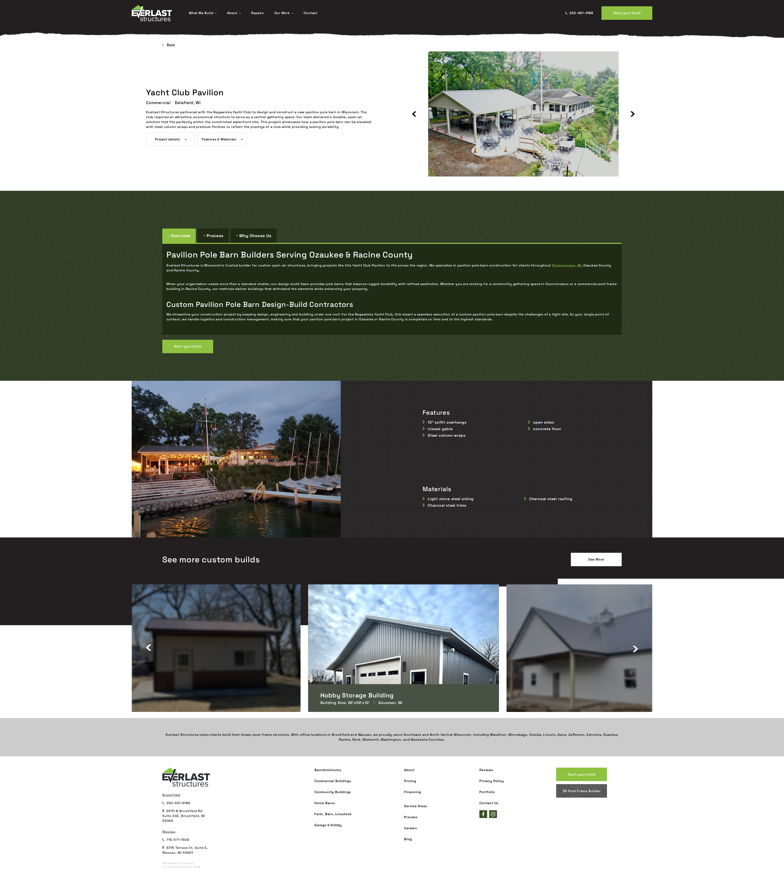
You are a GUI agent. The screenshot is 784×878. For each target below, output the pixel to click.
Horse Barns (324, 803)
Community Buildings (332, 792)
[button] (414, 114)
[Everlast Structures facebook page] (483, 814)
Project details (167, 139)
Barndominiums (327, 770)
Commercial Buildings (332, 781)
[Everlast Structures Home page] (156, 13)
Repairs (257, 13)
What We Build (201, 13)
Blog (408, 839)
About (232, 13)
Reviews (486, 770)
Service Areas (415, 806)
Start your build (627, 13)
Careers (410, 828)
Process (215, 235)
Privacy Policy (491, 781)
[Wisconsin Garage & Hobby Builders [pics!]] (193, 648)
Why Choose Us (255, 235)
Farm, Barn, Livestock (333, 814)
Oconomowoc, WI (566, 265)
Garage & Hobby (328, 825)
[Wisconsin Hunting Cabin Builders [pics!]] (590, 648)
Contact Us (488, 803)
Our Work (282, 13)
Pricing (410, 781)
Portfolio (487, 792)
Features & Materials (219, 139)
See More (596, 559)
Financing (412, 792)
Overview (180, 235)
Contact (310, 13)
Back (171, 45)
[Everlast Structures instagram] (493, 814)
